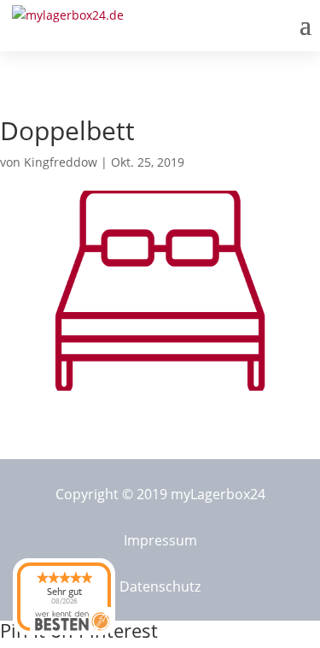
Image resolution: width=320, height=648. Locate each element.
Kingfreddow (60, 162)
